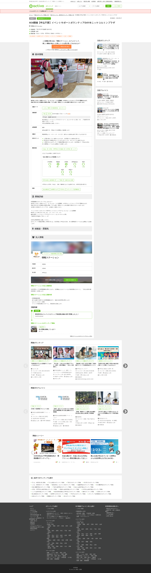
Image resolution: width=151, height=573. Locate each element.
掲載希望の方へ (118, 1)
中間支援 (63, 557)
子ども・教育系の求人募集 (38, 482)
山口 (49, 543)
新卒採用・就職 (81, 513)
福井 (61, 535)
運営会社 (32, 522)
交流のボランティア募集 (38, 496)
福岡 (49, 546)
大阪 (62, 540)
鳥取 (53, 543)
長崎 (57, 546)
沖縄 (54, 548)
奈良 (71, 540)
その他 (69, 557)
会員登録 (93, 1)
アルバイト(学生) (81, 515)
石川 (57, 535)
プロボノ (61, 518)
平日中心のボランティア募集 (78, 494)
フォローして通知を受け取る (61, 46)
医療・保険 (50, 559)
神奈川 (49, 532)
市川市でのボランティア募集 (91, 482)
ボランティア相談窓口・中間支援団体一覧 (36, 518)
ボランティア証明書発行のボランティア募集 (99, 494)
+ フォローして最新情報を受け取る (52, 253)
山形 (71, 526)
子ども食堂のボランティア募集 (56, 482)
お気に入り (79, 1)
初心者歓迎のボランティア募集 (40, 494)
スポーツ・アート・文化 (53, 557)
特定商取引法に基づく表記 (37, 527)
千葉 (44, 113)
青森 (54, 526)
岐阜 (49, 537)
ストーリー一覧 (34, 516)
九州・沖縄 (50, 544)
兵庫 (67, 540)
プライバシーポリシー (36, 525)
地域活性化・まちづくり (53, 554)
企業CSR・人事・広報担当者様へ (105, 1)
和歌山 (49, 540)
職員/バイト (58, 6)
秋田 (67, 526)
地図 (69, 113)
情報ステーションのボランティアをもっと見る (81, 336)
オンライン (50, 522)
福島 (49, 527)
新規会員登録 (33, 528)
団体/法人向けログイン (112, 508)
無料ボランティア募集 (88, 491)
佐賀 (53, 546)
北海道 (49, 526)
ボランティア (49, 6)
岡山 (61, 543)
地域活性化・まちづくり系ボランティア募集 (63, 484)
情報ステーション (36, 26)
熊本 (61, 546)
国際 (48, 552)
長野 (70, 535)
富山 (53, 535)
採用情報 (75, 567)
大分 (65, 546)
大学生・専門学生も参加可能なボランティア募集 (44, 489)
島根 (57, 543)
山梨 (65, 535)
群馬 (57, 530)
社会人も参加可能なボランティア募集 (83, 487)
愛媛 (87, 541)
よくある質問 (33, 511)
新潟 (49, 535)
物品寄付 (68, 518)
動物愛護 (57, 559)
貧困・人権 (50, 555)
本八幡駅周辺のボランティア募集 (104, 484)
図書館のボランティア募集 (54, 496)
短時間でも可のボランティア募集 (59, 494)
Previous (25, 365)
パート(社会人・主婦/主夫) (94, 515)
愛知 (57, 537)
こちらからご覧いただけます (68, 49)
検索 (108, 6)
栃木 (53, 530)
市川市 (49, 113)
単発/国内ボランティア (53, 513)
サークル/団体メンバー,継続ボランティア (57, 516)
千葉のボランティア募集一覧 (41, 15)
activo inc (73, 569)
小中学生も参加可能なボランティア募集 (92, 489)
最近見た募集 (87, 1)
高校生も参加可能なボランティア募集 (69, 489)
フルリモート (80, 521)
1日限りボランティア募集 (103, 491)
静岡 (53, 537)
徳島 (78, 541)
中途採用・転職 (91, 513)
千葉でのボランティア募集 (74, 482)
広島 (65, 543)
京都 (58, 540)
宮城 (62, 526)
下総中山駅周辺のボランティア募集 (62, 487)
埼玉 (61, 530)
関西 (48, 538)
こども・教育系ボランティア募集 (40, 484)
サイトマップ (33, 513)
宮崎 (70, 546)
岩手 (58, 526)
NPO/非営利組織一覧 (35, 515)
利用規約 (32, 524)
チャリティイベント (52, 518)
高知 (91, 541)
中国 (48, 541)
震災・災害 (63, 552)
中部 (48, 533)
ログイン (32, 530)
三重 (61, 537)
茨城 (49, 530)
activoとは (73, 1)
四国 (78, 540)
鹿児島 (49, 548)
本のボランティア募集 (69, 496)
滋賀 (54, 540)
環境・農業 (64, 554)
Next (125, 365)
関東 (48, 529)
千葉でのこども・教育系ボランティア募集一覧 (62, 15)
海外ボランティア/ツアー (53, 515)
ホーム (31, 15)
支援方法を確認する (71, 280)
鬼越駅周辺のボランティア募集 (85, 484)
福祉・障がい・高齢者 (60, 555)
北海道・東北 (50, 524)
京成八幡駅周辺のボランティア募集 (41, 487)
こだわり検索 (116, 6)
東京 (70, 530)
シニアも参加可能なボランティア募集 (41, 491)
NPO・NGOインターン (66, 513)
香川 (83, 541)
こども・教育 (54, 552)
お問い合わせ (33, 520)
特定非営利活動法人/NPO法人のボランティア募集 (67, 491)
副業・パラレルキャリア (83, 516)
